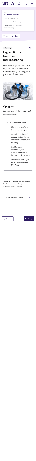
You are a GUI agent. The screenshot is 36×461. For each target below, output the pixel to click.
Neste (27, 219)
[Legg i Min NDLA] (30, 48)
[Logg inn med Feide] (19, 3)
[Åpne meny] (32, 3)
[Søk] (25, 3)
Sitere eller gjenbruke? (14, 197)
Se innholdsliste (12, 36)
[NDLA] (8, 3)
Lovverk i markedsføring (12, 22)
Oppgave (8, 106)
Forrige (9, 219)
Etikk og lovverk (9, 18)
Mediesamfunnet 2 (12, 15)
